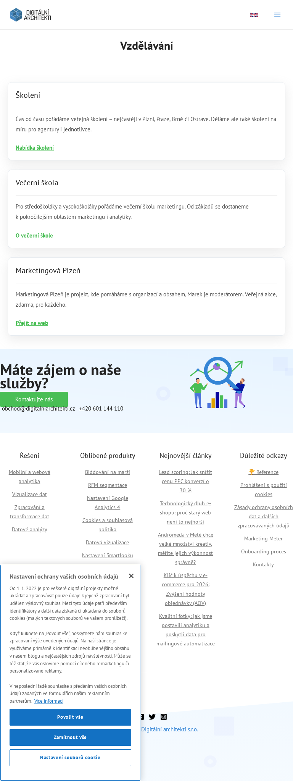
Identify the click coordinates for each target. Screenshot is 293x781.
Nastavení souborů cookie (70, 757)
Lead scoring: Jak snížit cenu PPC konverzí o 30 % (185, 481)
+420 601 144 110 (101, 408)
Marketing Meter (263, 538)
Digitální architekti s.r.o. (169, 729)
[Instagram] (163, 716)
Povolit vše (70, 717)
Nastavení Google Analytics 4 (107, 503)
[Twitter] (152, 716)
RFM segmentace (107, 485)
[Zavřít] (131, 576)
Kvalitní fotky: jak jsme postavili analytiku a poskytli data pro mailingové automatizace (185, 630)
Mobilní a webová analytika (29, 477)
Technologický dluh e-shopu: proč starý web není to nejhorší (185, 512)
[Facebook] (140, 716)
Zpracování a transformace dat (29, 512)
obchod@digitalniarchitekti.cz (38, 408)
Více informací (48, 701)
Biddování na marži (107, 472)
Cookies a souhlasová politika (107, 525)
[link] (254, 15)
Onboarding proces (263, 551)
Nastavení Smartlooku (107, 555)
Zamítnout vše (70, 737)
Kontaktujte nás (34, 399)
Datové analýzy (29, 529)
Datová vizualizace (107, 542)
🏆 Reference (263, 472)
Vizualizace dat (29, 494)
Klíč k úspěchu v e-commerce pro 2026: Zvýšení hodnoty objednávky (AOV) (185, 589)
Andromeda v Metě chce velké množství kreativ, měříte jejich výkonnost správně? (185, 548)
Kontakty (263, 564)
